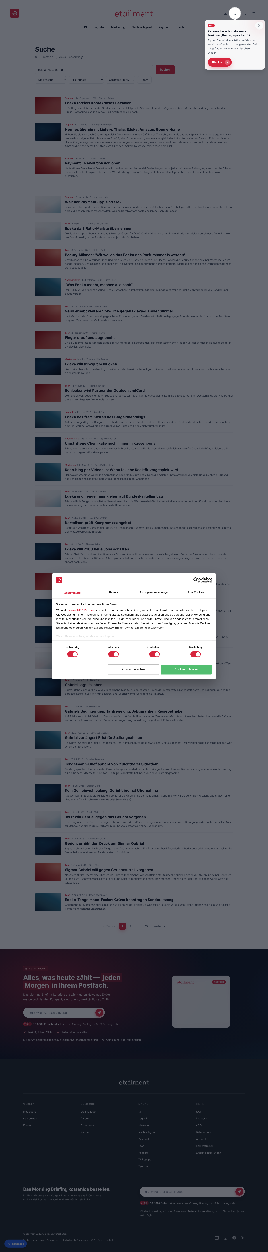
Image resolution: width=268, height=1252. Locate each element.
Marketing (144, 1125)
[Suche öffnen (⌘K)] (244, 13)
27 (146, 926)
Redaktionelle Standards (75, 1240)
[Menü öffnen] (254, 13)
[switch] (113, 654)
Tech (141, 1145)
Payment (143, 1139)
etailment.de (88, 1111)
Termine (143, 1166)
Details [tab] (113, 592)
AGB (92, 1240)
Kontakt (27, 1125)
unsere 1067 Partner (80, 610)
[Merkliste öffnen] (235, 13)
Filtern (144, 79)
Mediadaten (30, 1111)
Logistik (143, 1118)
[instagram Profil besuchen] (226, 1238)
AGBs (199, 1125)
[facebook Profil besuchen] (234, 1238)
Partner (85, 1132)
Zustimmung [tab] (72, 592)
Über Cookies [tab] (195, 592)
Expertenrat (88, 1125)
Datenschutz (203, 1132)
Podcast (143, 1152)
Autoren (85, 1118)
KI (139, 1111)
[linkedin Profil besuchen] (217, 1238)
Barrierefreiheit (204, 1145)
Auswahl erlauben (133, 669)
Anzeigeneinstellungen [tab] (154, 592)
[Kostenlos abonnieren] (99, 1013)
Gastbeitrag (30, 1118)
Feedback (18, 1243)
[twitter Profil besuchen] (243, 1238)
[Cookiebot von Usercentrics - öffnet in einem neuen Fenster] (196, 580)
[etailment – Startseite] (14, 13)
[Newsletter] (225, 13)
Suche (26, 1240)
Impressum (202, 1118)
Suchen (165, 69)
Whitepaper (145, 1159)
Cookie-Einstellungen (208, 1152)
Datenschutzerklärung (84, 1039)
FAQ (198, 1111)
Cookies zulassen (186, 669)
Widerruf (201, 1139)
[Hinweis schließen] (259, 26)
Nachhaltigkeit (147, 1132)
